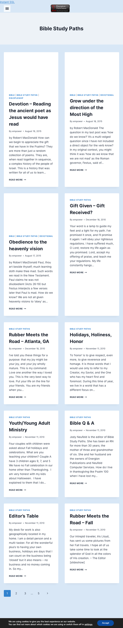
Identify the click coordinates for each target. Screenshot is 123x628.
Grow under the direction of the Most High (87, 107)
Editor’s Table (24, 516)
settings (88, 624)
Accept (105, 622)
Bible (12, 95)
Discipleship (16, 98)
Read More (17, 179)
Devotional (107, 95)
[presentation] (31, 70)
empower (17, 131)
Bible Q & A (82, 423)
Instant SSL (7, 2)
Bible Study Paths (27, 95)
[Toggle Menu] (7, 8)
